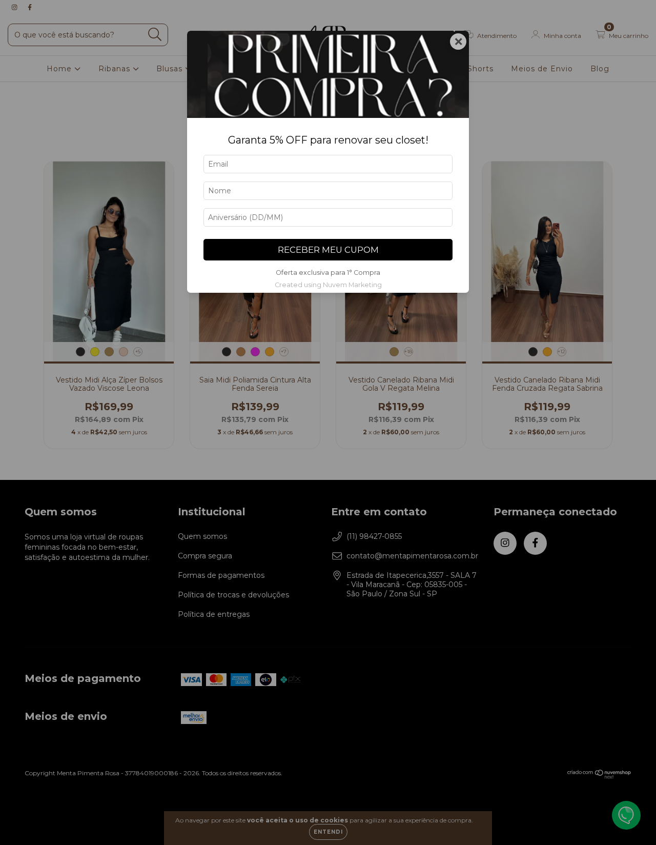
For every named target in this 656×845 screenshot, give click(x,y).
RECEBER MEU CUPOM (328, 250)
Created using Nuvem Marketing (328, 285)
